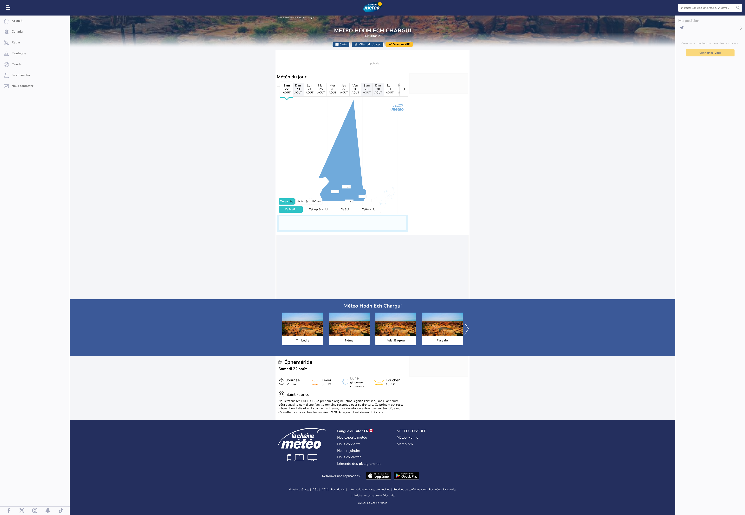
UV (314, 201)
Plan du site (338, 489)
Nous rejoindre (348, 450)
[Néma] (342, 187)
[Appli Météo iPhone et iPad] (378, 476)
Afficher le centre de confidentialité (374, 495)
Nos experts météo (352, 437)
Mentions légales (299, 489)
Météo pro (405, 444)
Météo (279, 17)
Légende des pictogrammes (359, 463)
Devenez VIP (401, 44)
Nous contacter (349, 457)
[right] (403, 90)
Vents (300, 201)
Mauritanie (289, 17)
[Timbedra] (331, 191)
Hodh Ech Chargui (305, 17)
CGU (315, 489)
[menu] (9, 8)
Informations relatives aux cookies (369, 489)
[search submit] (738, 8)
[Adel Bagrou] (345, 201)
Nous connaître (349, 444)
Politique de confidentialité (409, 489)
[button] (331, 191)
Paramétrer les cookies (442, 489)
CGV (324, 489)
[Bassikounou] (358, 197)
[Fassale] (364, 200)
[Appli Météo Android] (406, 476)
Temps (284, 201)
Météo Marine (407, 437)
